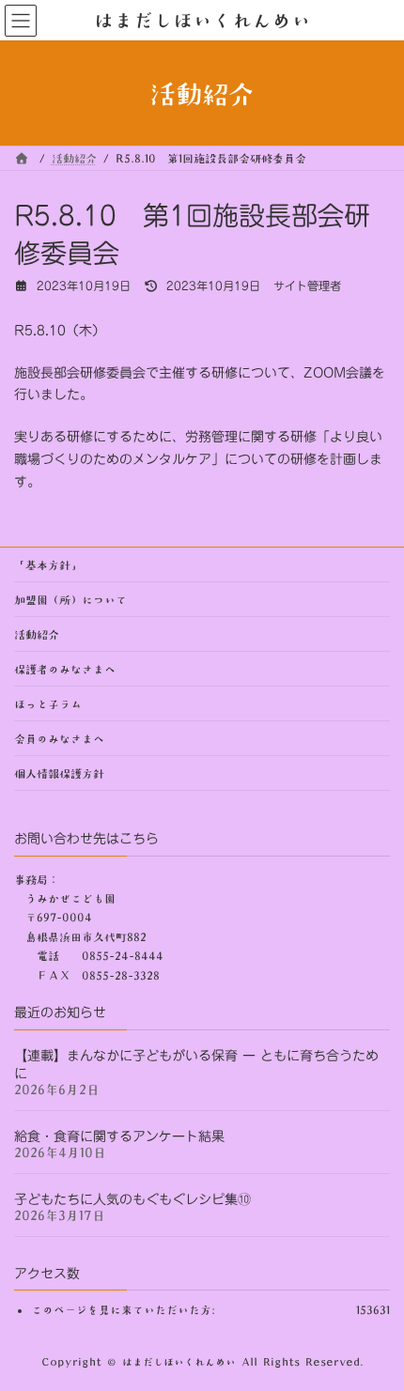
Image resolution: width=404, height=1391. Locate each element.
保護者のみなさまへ (65, 668)
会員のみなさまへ (59, 738)
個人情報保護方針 (59, 773)
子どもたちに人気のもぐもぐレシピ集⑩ (132, 1198)
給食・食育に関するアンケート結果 (119, 1135)
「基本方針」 (48, 564)
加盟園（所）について (70, 599)
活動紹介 (36, 634)
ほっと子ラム (48, 703)
